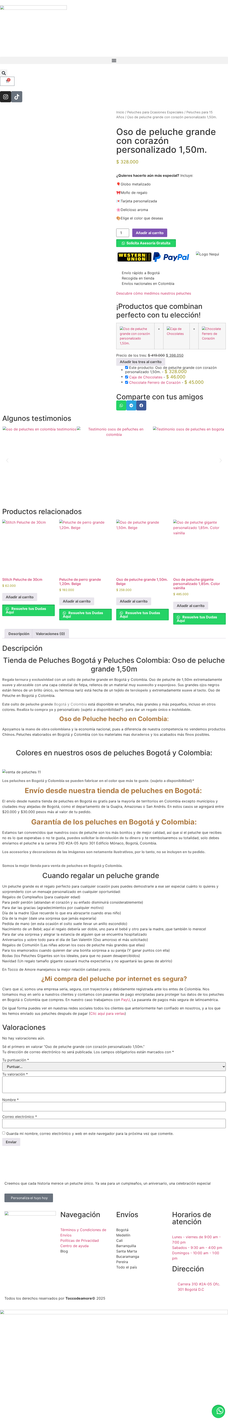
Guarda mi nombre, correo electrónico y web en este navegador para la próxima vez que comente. (89, 1133)
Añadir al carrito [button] (20, 597)
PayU (125, 999)
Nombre (10, 1099)
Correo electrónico (19, 1116)
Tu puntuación (15, 1060)
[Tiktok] (16, 96)
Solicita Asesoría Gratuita (148, 243)
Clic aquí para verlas (107, 1013)
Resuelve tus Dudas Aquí (26, 610)
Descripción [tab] (18, 633)
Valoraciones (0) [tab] (50, 633)
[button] (114, 60)
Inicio (120, 112)
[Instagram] (5, 96)
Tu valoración (15, 1074)
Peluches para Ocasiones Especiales (155, 112)
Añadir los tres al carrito (141, 362)
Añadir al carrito (150, 233)
